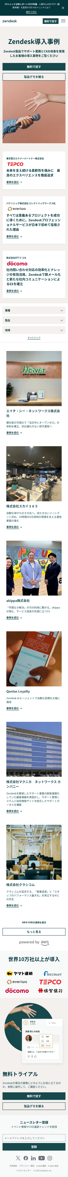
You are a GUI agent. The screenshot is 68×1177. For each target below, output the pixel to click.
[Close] (62, 7)
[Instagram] (49, 1158)
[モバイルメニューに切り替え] (63, 21)
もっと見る (34, 932)
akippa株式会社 (18, 600)
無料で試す (34, 67)
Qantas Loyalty (18, 691)
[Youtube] (41, 1158)
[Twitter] (18, 1158)
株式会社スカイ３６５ (22, 506)
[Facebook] (25, 1158)
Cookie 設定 (53, 1165)
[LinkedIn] (33, 1158)
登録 (34, 1147)
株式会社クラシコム (20, 884)
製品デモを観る (34, 77)
